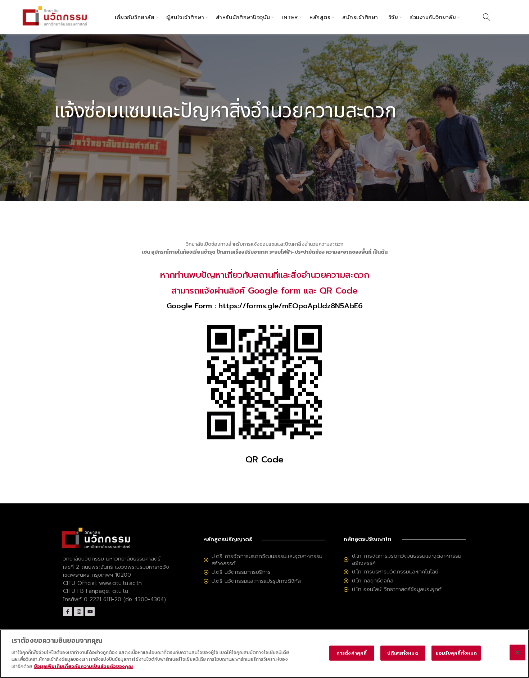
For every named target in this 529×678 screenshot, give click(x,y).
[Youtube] (90, 611)
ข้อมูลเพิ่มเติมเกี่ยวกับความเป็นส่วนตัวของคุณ (83, 666)
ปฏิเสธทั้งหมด (402, 652)
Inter (290, 17)
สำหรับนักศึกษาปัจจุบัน (243, 17)
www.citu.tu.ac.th (120, 583)
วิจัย (393, 17)
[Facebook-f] (67, 611)
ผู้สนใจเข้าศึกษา (185, 17)
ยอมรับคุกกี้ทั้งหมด (456, 652)
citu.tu (120, 591)
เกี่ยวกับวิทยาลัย (134, 17)
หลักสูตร (319, 17)
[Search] (486, 16)
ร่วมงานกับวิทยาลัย (433, 17)
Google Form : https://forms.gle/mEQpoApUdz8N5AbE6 (265, 305)
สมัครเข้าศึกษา (360, 17)
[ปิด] (517, 652)
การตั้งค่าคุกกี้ (351, 652)
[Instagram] (78, 611)
